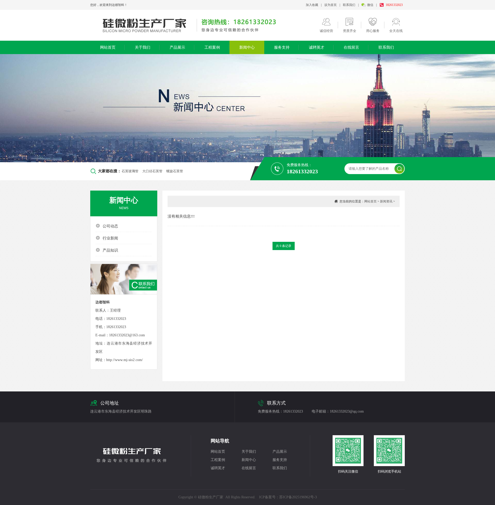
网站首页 (108, 47)
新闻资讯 (386, 201)
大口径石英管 (152, 171)
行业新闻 (107, 238)
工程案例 (212, 47)
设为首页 (330, 5)
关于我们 (142, 47)
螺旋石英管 (174, 171)
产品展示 (177, 47)
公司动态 (107, 226)
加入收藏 (312, 5)
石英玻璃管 (130, 171)
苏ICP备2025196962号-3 (298, 497)
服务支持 (282, 47)
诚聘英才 (316, 47)
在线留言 (351, 47)
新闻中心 (247, 47)
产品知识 (107, 250)
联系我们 (349, 5)
